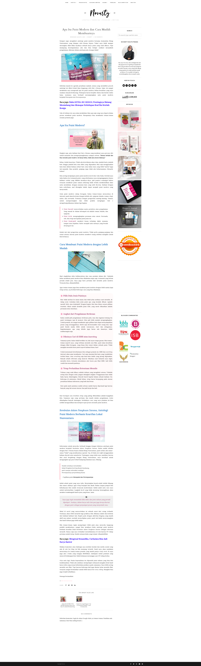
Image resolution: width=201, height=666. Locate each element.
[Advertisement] (129, 286)
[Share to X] (69, 585)
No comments (98, 37)
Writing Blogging (66, 580)
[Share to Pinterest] (72, 585)
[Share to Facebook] (66, 585)
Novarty (63, 664)
